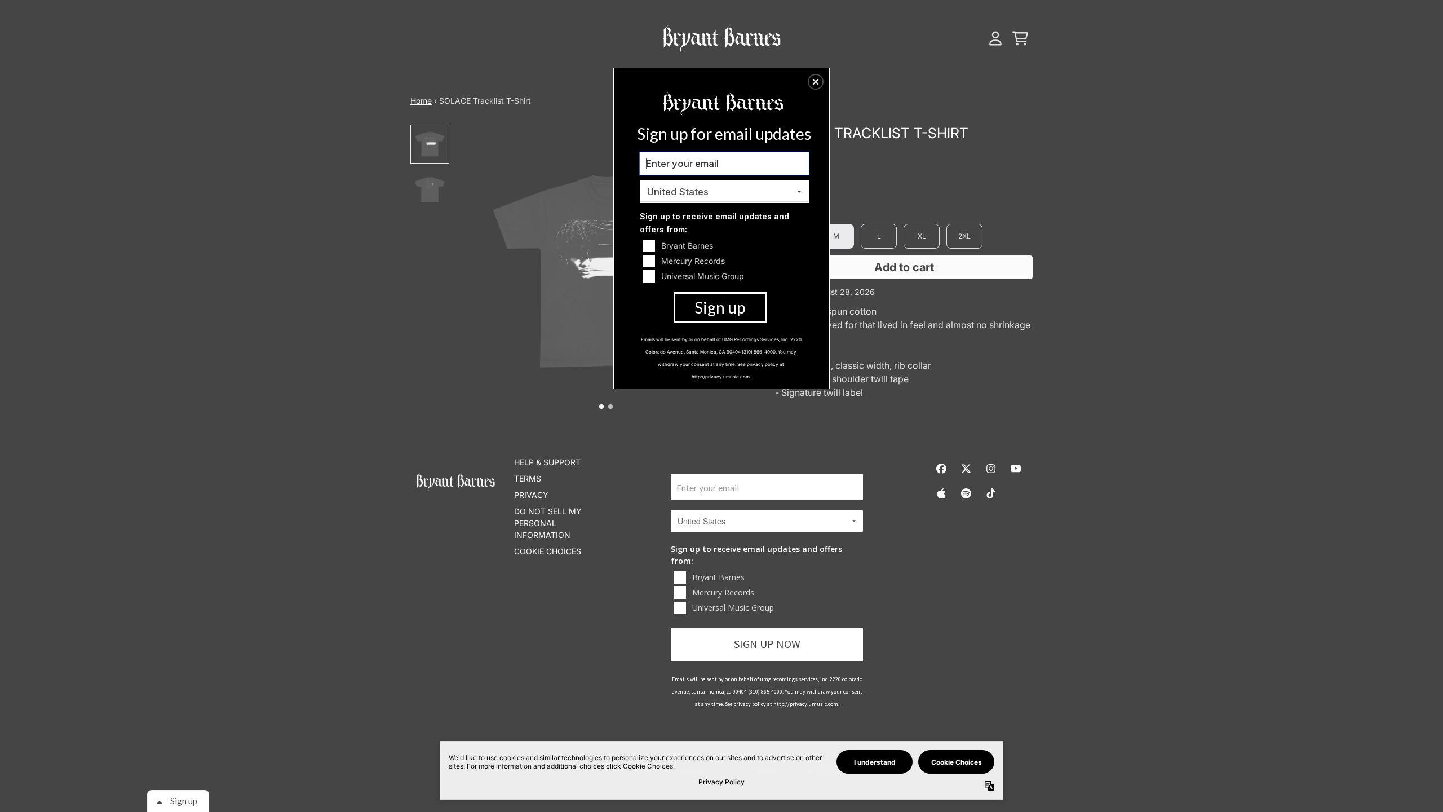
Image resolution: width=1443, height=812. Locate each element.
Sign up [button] (719, 307)
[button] (815, 82)
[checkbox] (726, 246)
